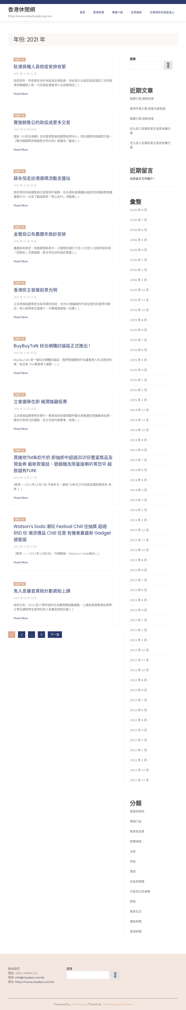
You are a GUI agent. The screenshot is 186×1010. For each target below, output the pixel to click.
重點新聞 (135, 921)
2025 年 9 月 (138, 320)
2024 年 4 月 (138, 490)
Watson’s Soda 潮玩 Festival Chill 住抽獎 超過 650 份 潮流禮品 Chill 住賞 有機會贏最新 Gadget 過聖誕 (62, 533)
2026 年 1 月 (138, 280)
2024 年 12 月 (139, 410)
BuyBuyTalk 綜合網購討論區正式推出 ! (52, 346)
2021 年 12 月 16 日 (25, 597)
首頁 (82, 12)
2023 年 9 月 (138, 560)
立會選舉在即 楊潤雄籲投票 (40, 402)
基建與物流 (137, 811)
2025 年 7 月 (138, 340)
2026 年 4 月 (138, 250)
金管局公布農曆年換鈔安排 (40, 234)
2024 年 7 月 (138, 460)
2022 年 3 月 (138, 740)
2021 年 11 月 (139, 780)
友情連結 (136, 12)
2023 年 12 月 (139, 530)
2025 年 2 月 (138, 390)
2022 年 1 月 (138, 760)
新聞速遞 (135, 841)
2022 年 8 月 (138, 690)
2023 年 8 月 (138, 570)
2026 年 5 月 (138, 240)
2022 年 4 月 (138, 730)
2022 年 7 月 (138, 700)
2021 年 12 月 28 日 (25, 129)
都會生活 (135, 911)
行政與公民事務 (140, 891)
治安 (133, 851)
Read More (21, 93)
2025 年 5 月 (138, 360)
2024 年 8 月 (138, 450)
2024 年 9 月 (138, 440)
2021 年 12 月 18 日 (25, 408)
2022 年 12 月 (139, 650)
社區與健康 (137, 881)
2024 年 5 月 (138, 480)
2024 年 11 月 (139, 420)
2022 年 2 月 (138, 750)
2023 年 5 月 (138, 600)
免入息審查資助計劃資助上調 (42, 591)
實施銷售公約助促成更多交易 (42, 122)
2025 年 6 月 (138, 350)
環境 (133, 871)
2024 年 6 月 (138, 470)
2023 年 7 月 (138, 580)
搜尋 (133, 59)
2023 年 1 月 (138, 640)
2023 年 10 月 (139, 550)
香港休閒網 (21, 10)
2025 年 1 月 (138, 400)
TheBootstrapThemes (117, 1004)
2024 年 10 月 (139, 430)
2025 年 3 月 (138, 380)
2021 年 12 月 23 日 (25, 241)
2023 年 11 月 (139, 540)
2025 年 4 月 (138, 370)
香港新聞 (98, 12)
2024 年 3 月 (138, 500)
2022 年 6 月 (138, 710)
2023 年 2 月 (138, 630)
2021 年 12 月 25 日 (25, 185)
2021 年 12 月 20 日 (25, 352)
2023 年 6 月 (138, 590)
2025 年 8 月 (138, 330)
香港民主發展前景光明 (35, 290)
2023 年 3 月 (138, 620)
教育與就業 (137, 831)
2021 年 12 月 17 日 (25, 477)
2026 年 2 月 (138, 270)
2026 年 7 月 (138, 220)
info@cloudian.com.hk (29, 977)
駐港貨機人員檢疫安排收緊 (40, 67)
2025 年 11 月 (139, 300)
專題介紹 (117, 12)
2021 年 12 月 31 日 (25, 73)
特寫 (133, 861)
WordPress (78, 1004)
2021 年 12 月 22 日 (25, 296)
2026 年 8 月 (138, 210)
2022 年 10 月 (139, 670)
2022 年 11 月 (139, 660)
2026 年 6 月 (138, 230)
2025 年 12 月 (139, 290)
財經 (133, 901)
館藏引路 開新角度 (142, 98)
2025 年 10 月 (139, 310)
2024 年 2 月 (138, 510)
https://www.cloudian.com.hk (34, 982)
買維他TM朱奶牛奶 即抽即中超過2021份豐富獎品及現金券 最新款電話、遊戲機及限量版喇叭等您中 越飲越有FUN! (63, 464)
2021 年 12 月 (139, 770)
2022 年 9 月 (138, 680)
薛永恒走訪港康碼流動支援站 (42, 178)
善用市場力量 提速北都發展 (147, 108)
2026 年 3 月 (138, 260)
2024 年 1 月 (138, 520)
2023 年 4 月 (138, 610)
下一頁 (54, 634)
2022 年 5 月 (138, 720)
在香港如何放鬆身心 (162, 12)
